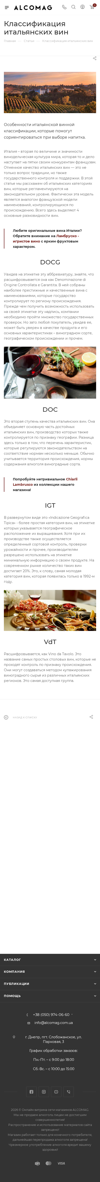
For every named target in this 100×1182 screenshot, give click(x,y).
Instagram (44, 1092)
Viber (68, 1092)
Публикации (16, 984)
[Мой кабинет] (82, 7)
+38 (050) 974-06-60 (51, 1015)
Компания (14, 971)
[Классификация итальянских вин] (50, 92)
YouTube (56, 1092)
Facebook (31, 1092)
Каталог (12, 960)
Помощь (12, 996)
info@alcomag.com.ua (53, 1023)
